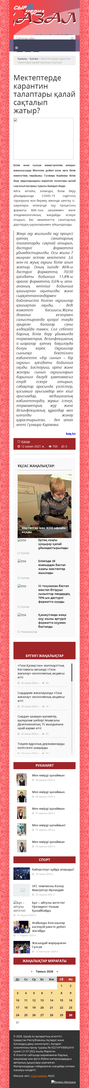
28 (51, 1015)
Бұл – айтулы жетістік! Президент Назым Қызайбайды (48, 906)
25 (26, 1015)
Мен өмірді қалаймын (48, 775)
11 (26, 1000)
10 (17, 1000)
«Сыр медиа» (38, 1076)
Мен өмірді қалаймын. (48, 792)
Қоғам (25, 441)
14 (51, 1000)
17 (17, 1007)
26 (34, 1015)
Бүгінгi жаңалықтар (45, 655)
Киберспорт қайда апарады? (53, 869)
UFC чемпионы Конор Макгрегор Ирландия (48, 888)
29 (61, 1015)
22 (61, 1007)
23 (70, 1007)
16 (70, 1000)
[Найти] (72, 38)
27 (42, 1015)
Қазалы (44, 20)
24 (17, 1015)
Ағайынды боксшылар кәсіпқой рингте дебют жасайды (49, 927)
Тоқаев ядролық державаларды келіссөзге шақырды (41, 746)
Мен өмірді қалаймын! (48, 825)
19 (34, 1007)
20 (42, 1007)
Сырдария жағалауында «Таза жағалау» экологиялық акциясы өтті (41, 697)
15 (61, 1000)
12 (34, 1000)
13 (42, 1000)
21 (51, 1007)
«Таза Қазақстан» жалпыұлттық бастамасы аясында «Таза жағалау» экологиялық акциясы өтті (41, 671)
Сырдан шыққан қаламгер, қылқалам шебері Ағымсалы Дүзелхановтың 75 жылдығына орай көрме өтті (40, 722)
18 (26, 1007)
